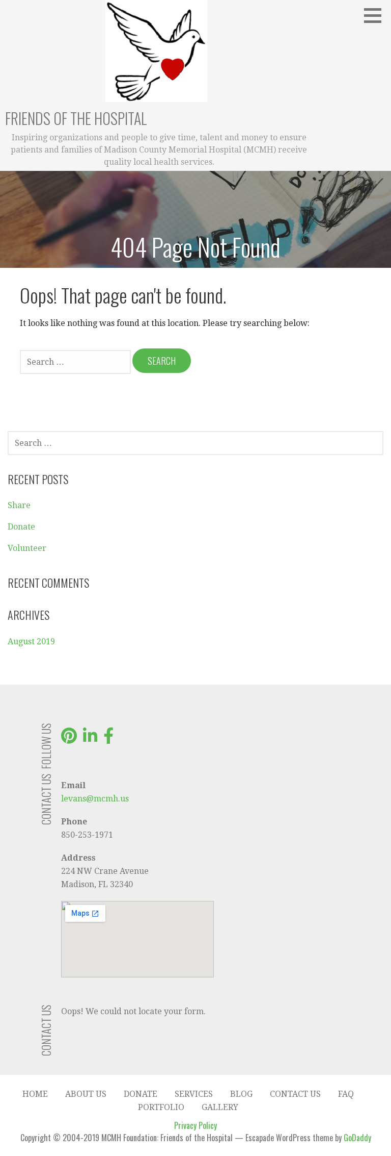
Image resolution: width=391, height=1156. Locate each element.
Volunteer (27, 548)
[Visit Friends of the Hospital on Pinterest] (69, 739)
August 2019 (31, 641)
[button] (376, 15)
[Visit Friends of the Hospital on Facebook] (108, 739)
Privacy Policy (195, 1125)
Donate (21, 527)
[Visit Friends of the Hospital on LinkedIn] (90, 739)
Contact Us (295, 1094)
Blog (241, 1094)
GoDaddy (357, 1138)
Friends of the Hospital (76, 118)
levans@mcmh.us (95, 798)
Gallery (220, 1107)
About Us (85, 1094)
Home (35, 1094)
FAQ (346, 1094)
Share (19, 505)
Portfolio (161, 1107)
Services (194, 1094)
